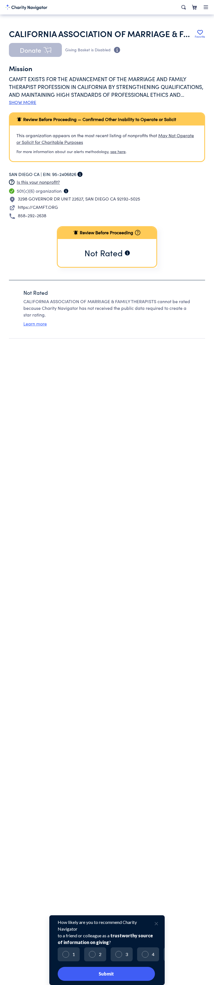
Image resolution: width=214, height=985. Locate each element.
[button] (35, 50)
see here (118, 151)
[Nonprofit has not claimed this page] (11, 182)
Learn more (35, 324)
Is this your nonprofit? (38, 182)
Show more (22, 102)
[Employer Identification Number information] (79, 174)
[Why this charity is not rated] (127, 252)
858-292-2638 (32, 215)
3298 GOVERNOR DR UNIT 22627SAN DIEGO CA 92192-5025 (79, 199)
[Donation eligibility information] (117, 50)
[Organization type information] (66, 191)
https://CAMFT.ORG (38, 207)
